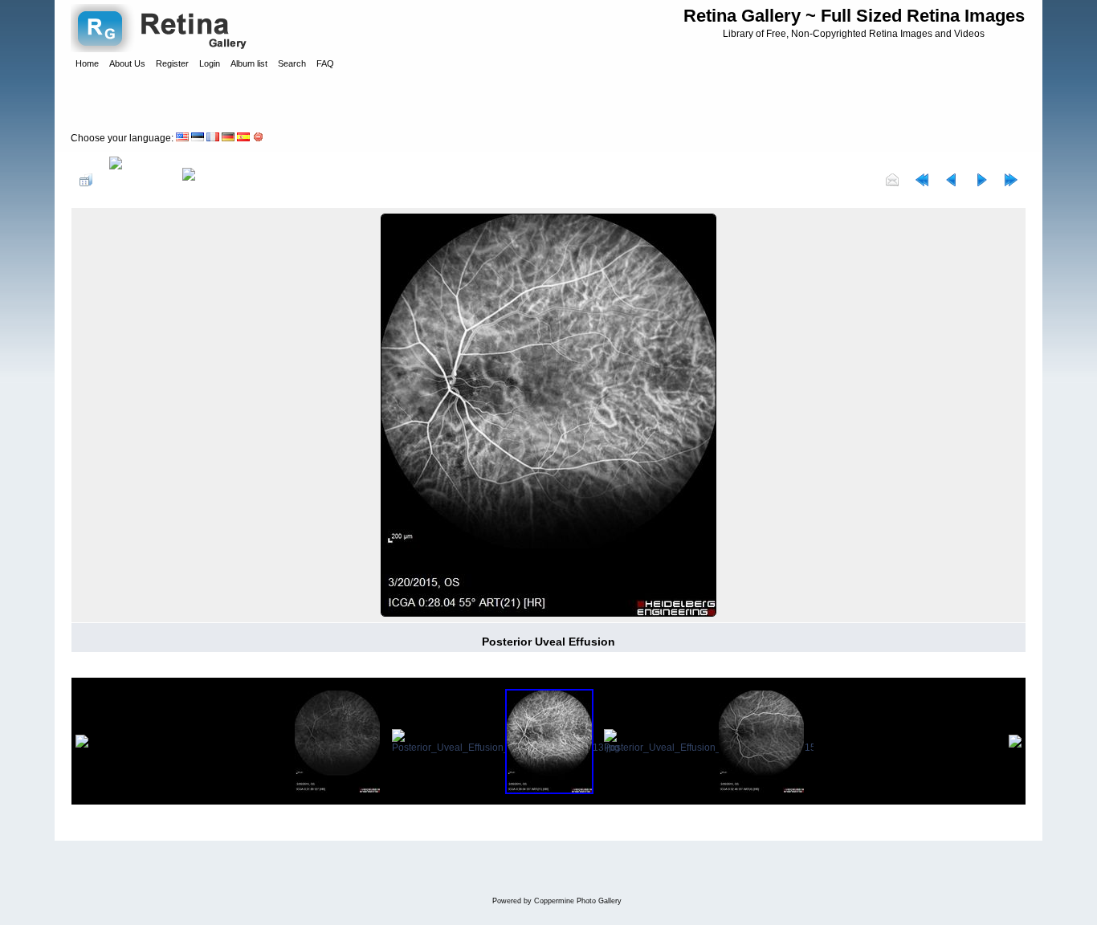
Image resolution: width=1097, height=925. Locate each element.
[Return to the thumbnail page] (85, 180)
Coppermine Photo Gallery (578, 901)
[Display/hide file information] (137, 180)
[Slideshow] (205, 179)
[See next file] (981, 180)
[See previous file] (951, 180)
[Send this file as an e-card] (892, 180)
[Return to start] (921, 180)
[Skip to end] (1011, 180)
